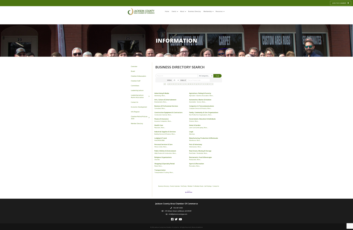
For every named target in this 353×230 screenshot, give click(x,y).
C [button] (171, 84)
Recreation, (192, 166)
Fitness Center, (158, 147)
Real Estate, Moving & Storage (200, 151)
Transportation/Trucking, (161, 172)
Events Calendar (175, 186)
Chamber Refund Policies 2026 (139, 118)
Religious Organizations (163, 157)
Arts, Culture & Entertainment (165, 100)
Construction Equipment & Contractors (168, 112)
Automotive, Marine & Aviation (200, 100)
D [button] (173, 84)
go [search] (218, 76)
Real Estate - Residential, (196, 153)
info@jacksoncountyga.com (178, 214)
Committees (135, 86)
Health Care (158, 125)
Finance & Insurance (161, 119)
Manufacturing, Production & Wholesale (203, 138)
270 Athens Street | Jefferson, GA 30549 (178, 211)
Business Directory (194, 11)
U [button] (203, 84)
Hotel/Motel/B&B (159, 140)
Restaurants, (192, 159)
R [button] (198, 84)
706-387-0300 (178, 208)
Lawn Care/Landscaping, (196, 127)
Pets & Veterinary (195, 144)
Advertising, (157, 95)
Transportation (160, 170)
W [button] (207, 84)
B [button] (169, 84)
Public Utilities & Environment (165, 151)
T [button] (201, 84)
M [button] (188, 84)
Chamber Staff (135, 81)
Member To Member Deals (195, 186)
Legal (191, 132)
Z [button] (212, 84)
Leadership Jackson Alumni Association (137, 96)
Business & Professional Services (166, 106)
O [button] (192, 84)
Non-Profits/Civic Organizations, (198, 115)
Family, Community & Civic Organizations (203, 112)
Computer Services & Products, (198, 108)
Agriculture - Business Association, (199, 95)
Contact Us (134, 102)
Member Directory (137, 123)
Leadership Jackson (137, 90)
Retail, (156, 166)
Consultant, (157, 108)
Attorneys (192, 134)
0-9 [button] (165, 84)
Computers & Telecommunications (201, 106)
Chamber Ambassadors (138, 76)
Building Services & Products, (162, 134)
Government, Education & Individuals (202, 119)
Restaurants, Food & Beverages (200, 157)
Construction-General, (160, 115)
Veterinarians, (193, 147)
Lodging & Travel (160, 138)
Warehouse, (192, 140)
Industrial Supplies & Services (165, 132)
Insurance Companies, (160, 121)
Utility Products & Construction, (163, 153)
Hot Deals (184, 186)
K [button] (185, 84)
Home (167, 11)
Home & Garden (194, 125)
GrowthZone (199, 227)
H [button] (180, 84)
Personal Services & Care (163, 144)
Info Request (135, 112)
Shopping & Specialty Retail (164, 164)
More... (164, 95)
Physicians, (157, 127)
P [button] (194, 84)
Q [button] (196, 84)
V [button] (205, 84)
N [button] (190, 84)
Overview (134, 66)
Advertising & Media (161, 93)
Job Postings (208, 186)
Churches (157, 159)
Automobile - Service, (195, 102)
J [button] (183, 84)
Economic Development (139, 107)
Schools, (191, 121)
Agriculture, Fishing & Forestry (200, 93)
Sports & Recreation (196, 164)
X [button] (209, 84)
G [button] (178, 84)
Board (133, 71)
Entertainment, (158, 102)
